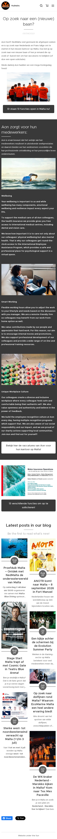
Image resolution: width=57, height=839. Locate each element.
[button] (41, 5)
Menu (53, 5)
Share (8, 818)
